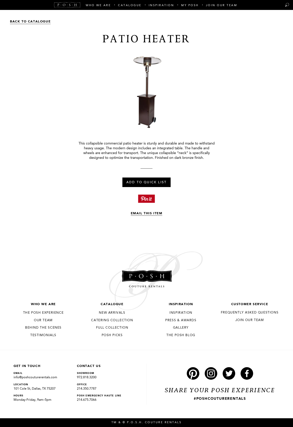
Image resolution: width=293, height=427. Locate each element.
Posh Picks (112, 335)
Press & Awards (180, 320)
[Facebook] (247, 373)
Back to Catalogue (30, 21)
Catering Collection (112, 320)
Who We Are (43, 304)
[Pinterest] (193, 373)
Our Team (43, 320)
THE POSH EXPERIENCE (43, 312)
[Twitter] (229, 373)
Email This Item (146, 213)
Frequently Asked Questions (250, 312)
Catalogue (112, 304)
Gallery (181, 327)
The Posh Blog (180, 335)
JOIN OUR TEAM (249, 320)
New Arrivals (112, 312)
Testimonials (43, 335)
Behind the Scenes (43, 327)
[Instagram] (211, 373)
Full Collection (112, 327)
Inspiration (181, 304)
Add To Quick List (146, 182)
